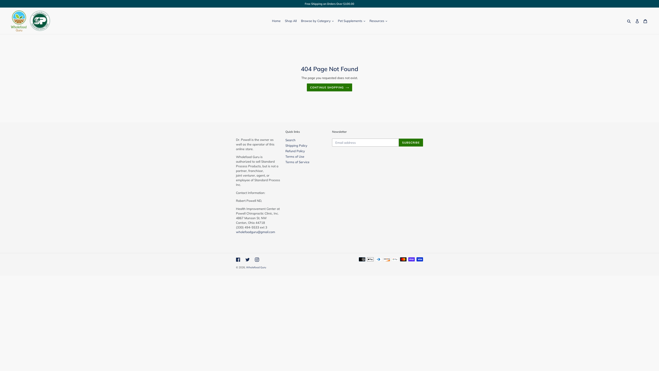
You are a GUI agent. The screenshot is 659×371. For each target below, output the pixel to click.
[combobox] (633, 21)
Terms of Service (297, 162)
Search (290, 140)
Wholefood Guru (256, 267)
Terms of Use (294, 157)
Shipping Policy (296, 146)
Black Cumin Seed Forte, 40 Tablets (51, 355)
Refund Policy (295, 151)
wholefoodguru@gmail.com (255, 232)
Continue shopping (327, 87)
